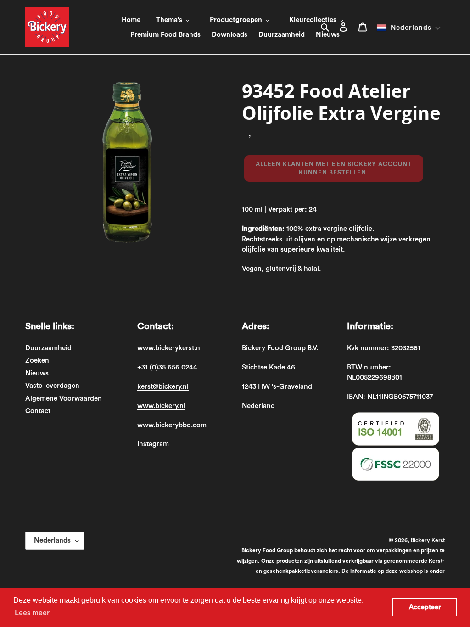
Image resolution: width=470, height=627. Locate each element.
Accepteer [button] (425, 607)
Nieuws (37, 373)
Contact (37, 411)
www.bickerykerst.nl (169, 348)
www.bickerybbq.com (172, 425)
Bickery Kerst (428, 540)
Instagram (153, 444)
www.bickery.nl (161, 406)
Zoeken (37, 360)
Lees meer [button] (32, 612)
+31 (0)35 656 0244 (167, 367)
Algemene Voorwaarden (63, 398)
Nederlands (52, 540)
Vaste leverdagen (52, 385)
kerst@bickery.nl (163, 386)
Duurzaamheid (48, 348)
